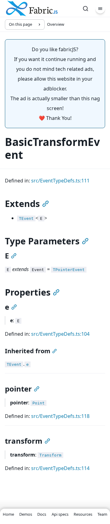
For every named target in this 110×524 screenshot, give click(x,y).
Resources (83, 514)
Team (102, 514)
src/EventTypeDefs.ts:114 (60, 468)
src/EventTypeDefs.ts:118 (60, 416)
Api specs (60, 514)
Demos (25, 514)
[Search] (85, 8)
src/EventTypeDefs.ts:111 (60, 180)
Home (8, 514)
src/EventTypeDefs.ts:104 (60, 334)
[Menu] (100, 8)
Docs (41, 514)
